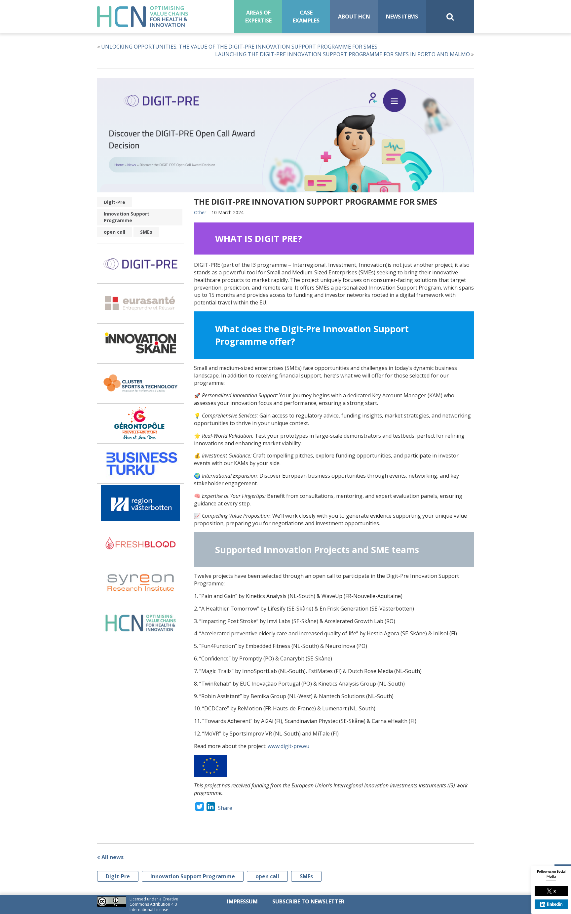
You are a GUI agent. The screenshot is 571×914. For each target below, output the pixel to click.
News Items (402, 16)
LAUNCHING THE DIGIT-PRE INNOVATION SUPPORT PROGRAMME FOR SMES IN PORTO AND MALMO (342, 54)
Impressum (242, 901)
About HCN (354, 16)
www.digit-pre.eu (288, 746)
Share (225, 808)
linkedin (554, 904)
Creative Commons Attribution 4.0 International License (154, 904)
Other (200, 212)
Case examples (306, 16)
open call (114, 232)
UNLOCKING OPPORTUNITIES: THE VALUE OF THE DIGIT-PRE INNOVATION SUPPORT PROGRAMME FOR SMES (240, 46)
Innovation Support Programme (126, 217)
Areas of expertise (258, 16)
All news (112, 857)
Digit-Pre (114, 202)
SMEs (146, 232)
